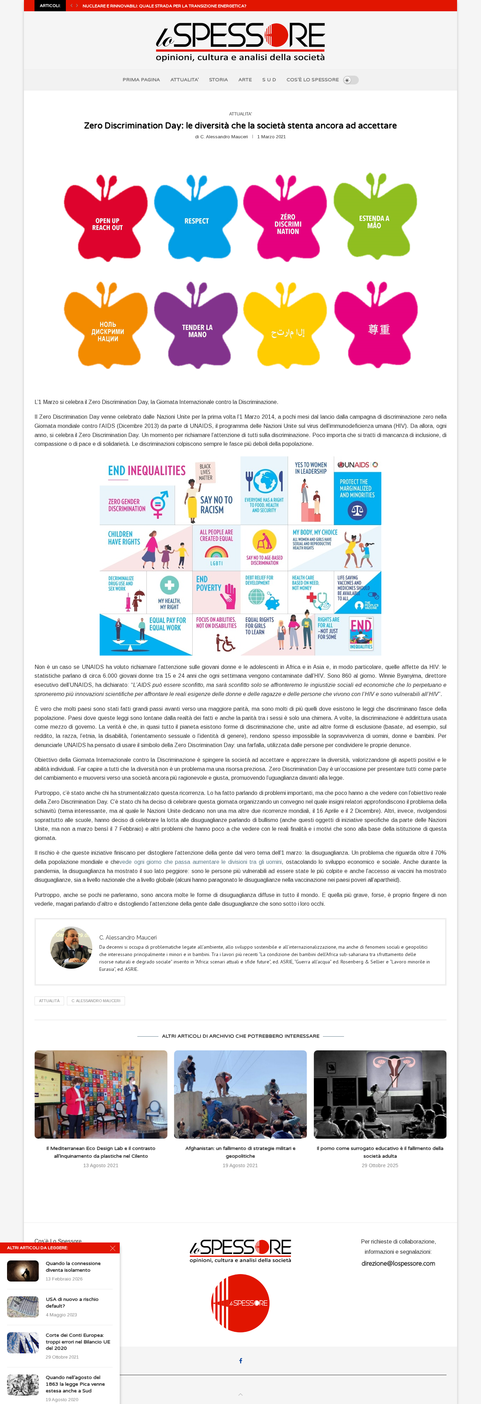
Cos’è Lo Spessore (58, 1241)
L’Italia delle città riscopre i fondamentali (396, 1148)
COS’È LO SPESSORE (313, 80)
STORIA (218, 80)
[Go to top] (240, 1395)
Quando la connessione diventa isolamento (73, 1266)
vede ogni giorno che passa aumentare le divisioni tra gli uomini (200, 862)
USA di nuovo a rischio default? (72, 1302)
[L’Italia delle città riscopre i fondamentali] (396, 1094)
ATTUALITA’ (184, 80)
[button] (71, 5)
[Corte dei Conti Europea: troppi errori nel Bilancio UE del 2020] (23, 1342)
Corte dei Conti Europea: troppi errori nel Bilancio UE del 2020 (78, 1342)
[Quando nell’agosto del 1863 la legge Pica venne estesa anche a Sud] (23, 1385)
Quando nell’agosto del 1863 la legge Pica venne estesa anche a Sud (75, 1384)
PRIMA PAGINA (141, 80)
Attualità (49, 1001)
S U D (269, 80)
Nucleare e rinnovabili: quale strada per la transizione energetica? (164, 6)
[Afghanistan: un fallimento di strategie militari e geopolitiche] (105, 1094)
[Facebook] (240, 1360)
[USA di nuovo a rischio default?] (23, 1306)
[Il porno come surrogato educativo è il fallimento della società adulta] (249, 1094)
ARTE (245, 80)
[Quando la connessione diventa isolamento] (23, 1271)
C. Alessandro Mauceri (224, 136)
